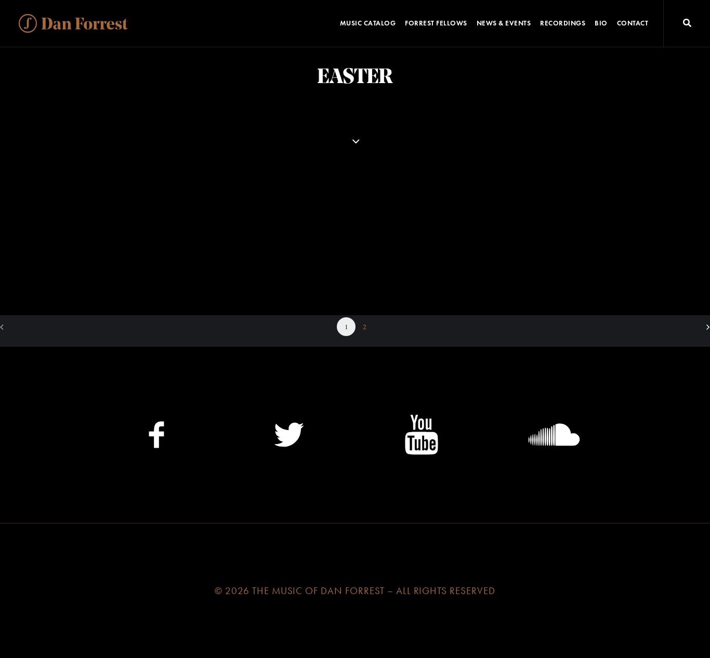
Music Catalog (368, 23)
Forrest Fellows (436, 23)
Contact (633, 23)
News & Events (504, 23)
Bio (601, 23)
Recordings (562, 23)
